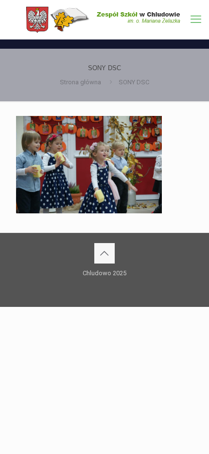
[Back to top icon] (104, 253)
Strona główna (80, 82)
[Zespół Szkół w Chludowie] (104, 19)
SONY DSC (134, 82)
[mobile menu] (196, 19)
